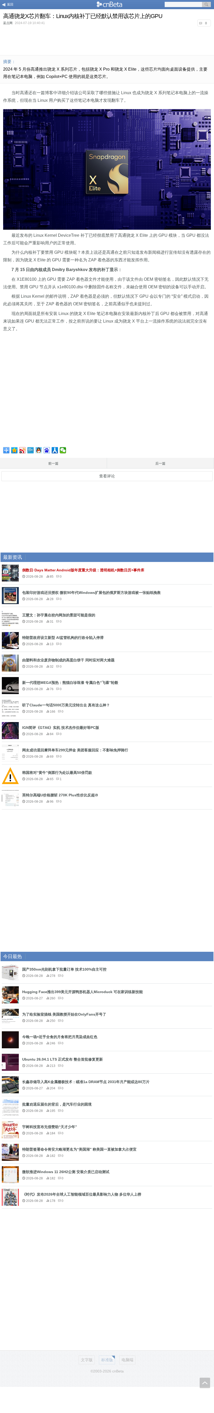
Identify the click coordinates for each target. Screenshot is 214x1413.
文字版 (87, 1360)
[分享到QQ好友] (38, 450)
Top (205, 1383)
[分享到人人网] (55, 450)
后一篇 (160, 463)
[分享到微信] (63, 450)
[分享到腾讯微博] (30, 450)
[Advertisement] (107, 40)
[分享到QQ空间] (14, 450)
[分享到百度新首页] (47, 450)
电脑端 (127, 1360)
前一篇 (53, 463)
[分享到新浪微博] (22, 450)
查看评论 (107, 476)
